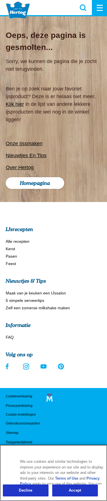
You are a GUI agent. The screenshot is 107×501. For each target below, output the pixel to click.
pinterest (61, 366)
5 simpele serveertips (25, 300)
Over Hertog (20, 167)
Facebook (9, 366)
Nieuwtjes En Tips (26, 155)
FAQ (10, 337)
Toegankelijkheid (19, 442)
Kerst (10, 249)
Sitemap (12, 433)
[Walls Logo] (49, 397)
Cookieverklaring (19, 396)
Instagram (26, 366)
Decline (25, 490)
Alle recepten (17, 241)
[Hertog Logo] (18, 10)
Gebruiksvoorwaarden (23, 423)
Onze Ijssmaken (24, 143)
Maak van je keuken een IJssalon (36, 293)
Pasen (11, 256)
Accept (75, 490)
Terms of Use (66, 478)
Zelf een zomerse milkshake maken (38, 308)
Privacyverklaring (19, 406)
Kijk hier (15, 104)
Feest (11, 263)
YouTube (44, 366)
